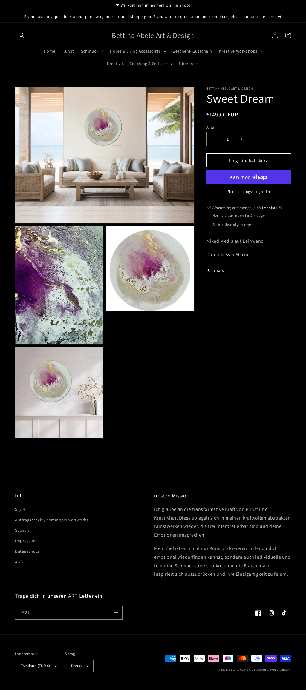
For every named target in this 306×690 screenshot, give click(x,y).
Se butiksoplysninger (232, 224)
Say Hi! (21, 509)
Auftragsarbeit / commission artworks (51, 520)
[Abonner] (115, 613)
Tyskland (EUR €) (35, 665)
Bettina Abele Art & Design (247, 669)
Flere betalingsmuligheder (248, 191)
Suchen (22, 530)
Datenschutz (27, 551)
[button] (21, 35)
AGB (19, 562)
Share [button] (218, 270)
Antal (210, 127)
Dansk (76, 665)
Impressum (26, 540)
